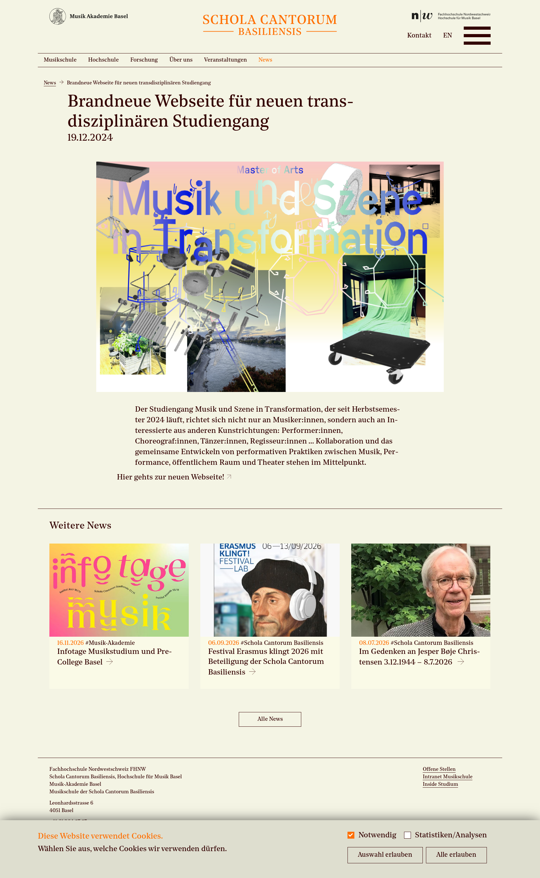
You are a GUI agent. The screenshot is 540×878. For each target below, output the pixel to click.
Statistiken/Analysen (451, 835)
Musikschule (60, 60)
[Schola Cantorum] (270, 27)
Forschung (144, 60)
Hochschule (103, 60)
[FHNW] (416, 18)
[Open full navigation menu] (477, 35)
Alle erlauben (456, 855)
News (265, 60)
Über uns (180, 60)
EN (447, 35)
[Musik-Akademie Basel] (122, 18)
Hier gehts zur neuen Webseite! (171, 477)
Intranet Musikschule (447, 777)
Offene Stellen (439, 769)
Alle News (270, 719)
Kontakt (419, 35)
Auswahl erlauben (385, 855)
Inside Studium (440, 784)
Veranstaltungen (225, 60)
